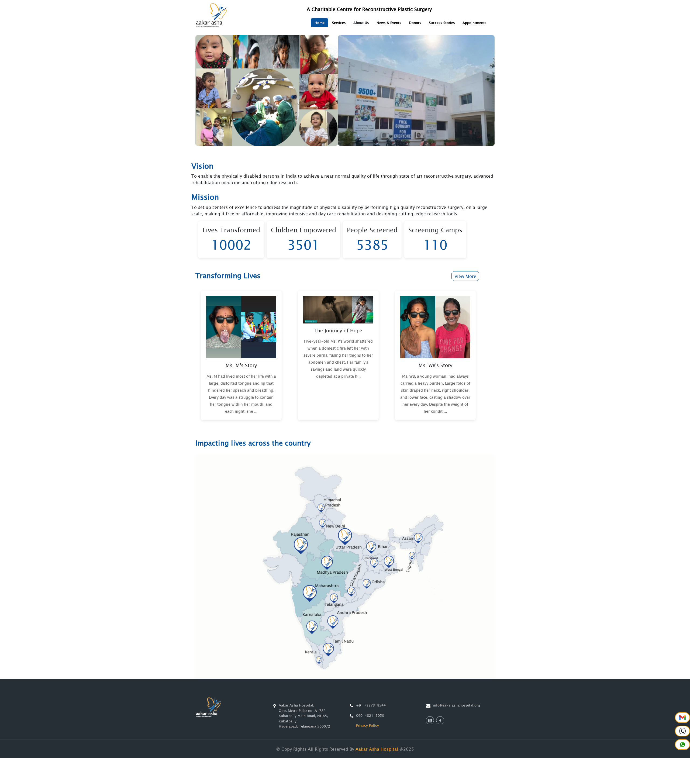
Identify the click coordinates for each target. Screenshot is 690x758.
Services (339, 22)
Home (320, 22)
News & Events (389, 22)
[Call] (682, 731)
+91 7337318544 (371, 705)
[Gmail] (682, 717)
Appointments (475, 22)
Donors (415, 22)
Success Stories (442, 22)
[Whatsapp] (682, 744)
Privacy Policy (367, 725)
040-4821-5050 (370, 715)
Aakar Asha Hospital (377, 749)
